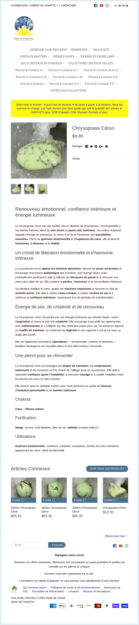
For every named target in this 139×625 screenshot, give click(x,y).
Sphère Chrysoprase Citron (23, 509)
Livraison (74, 591)
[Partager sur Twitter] (91, 145)
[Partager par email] (106, 145)
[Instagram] (107, 5)
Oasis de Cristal (56, 597)
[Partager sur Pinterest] (96, 145)
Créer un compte (43, 5)
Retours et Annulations (96, 591)
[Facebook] (95, 5)
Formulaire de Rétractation (48, 591)
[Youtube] (101, 5)
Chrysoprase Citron (114, 507)
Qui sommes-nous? (35, 587)
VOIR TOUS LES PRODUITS (107, 468)
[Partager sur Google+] (101, 145)
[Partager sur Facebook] (86, 145)
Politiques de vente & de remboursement (75, 587)
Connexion (19, 5)
